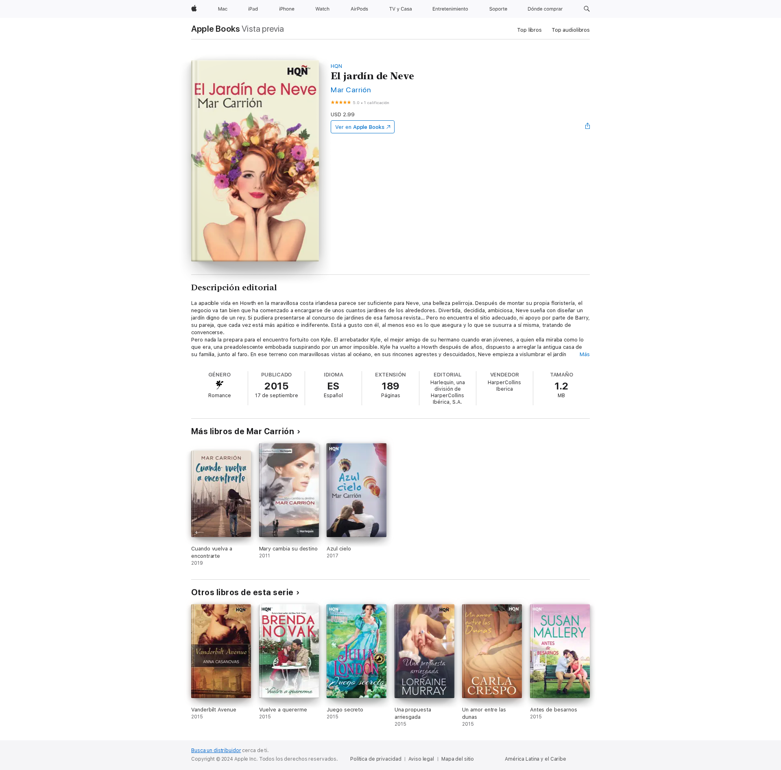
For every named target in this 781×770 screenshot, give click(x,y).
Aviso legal (421, 759)
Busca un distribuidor (216, 750)
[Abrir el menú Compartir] (588, 127)
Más (585, 354)
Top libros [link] (529, 30)
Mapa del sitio (457, 759)
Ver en (359, 127)
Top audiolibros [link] (571, 30)
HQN (336, 66)
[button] (586, 9)
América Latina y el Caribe (535, 759)
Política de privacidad (375, 759)
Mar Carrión (351, 89)
